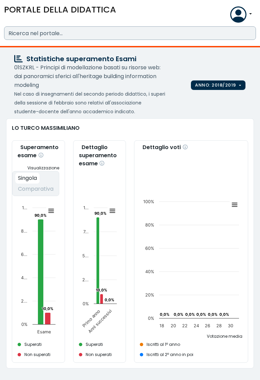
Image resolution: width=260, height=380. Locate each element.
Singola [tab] (27, 178)
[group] (218, 85)
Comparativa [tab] (35, 189)
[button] (223, 16)
